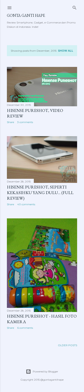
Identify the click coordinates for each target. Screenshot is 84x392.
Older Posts (67, 345)
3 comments (25, 122)
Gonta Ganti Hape (26, 15)
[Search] (74, 7)
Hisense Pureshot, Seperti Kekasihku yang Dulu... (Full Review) (40, 192)
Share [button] (10, 122)
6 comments (25, 327)
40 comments (26, 204)
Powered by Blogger (45, 371)
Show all (65, 50)
